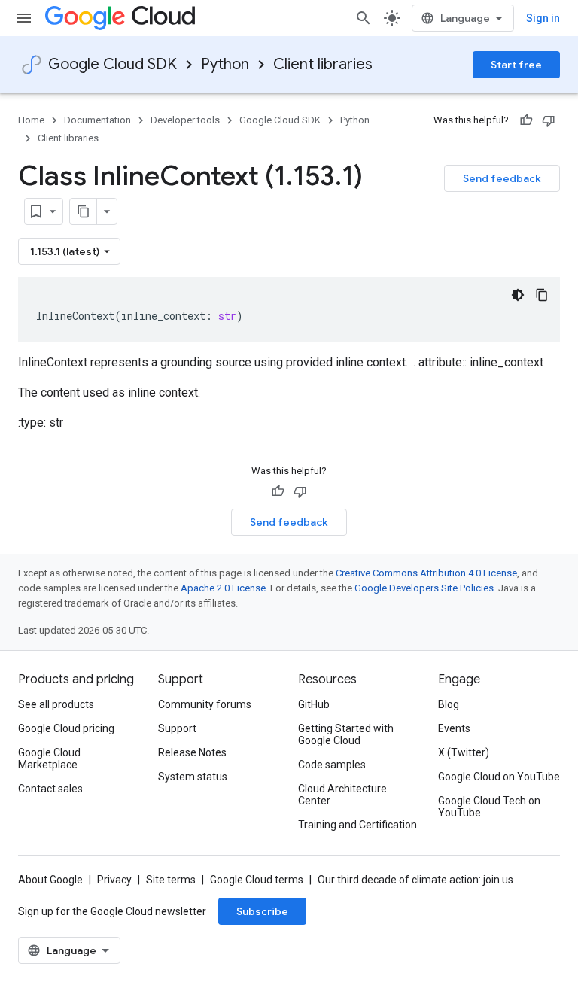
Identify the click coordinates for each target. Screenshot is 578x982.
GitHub (314, 704)
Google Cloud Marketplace (49, 758)
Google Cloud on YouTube (499, 777)
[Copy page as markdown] (83, 211)
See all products (56, 704)
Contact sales (50, 789)
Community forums (204, 704)
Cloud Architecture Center (342, 795)
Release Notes (192, 752)
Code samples (332, 765)
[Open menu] (24, 18)
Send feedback (502, 178)
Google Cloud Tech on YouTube (489, 807)
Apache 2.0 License (223, 588)
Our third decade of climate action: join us (415, 880)
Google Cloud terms (256, 880)
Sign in (543, 18)
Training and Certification (357, 825)
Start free (516, 64)
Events (454, 728)
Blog (448, 704)
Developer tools (185, 120)
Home (31, 120)
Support (177, 728)
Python (225, 64)
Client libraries (323, 64)
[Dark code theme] (518, 295)
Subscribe (262, 911)
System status (192, 777)
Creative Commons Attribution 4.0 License (426, 573)
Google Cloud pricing (66, 728)
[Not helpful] (548, 120)
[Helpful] (526, 120)
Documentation (97, 120)
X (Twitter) (463, 752)
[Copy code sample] (542, 295)
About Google (50, 880)
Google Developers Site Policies (424, 588)
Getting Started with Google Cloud (346, 734)
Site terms (171, 880)
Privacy (114, 880)
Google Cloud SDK (112, 64)
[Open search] (363, 18)
